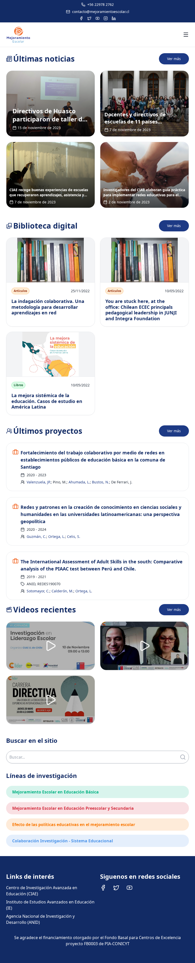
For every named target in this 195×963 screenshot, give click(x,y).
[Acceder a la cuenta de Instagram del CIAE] (106, 18)
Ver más (174, 58)
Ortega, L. (56, 536)
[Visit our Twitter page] (116, 888)
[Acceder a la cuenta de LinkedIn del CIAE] (114, 18)
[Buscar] (183, 757)
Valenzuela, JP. (39, 482)
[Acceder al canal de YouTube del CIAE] (97, 18)
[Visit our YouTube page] (129, 888)
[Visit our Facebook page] (103, 888)
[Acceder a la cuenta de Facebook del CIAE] (81, 18)
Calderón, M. (62, 591)
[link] (50, 104)
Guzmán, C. (36, 536)
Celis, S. (73, 536)
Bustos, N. (100, 482)
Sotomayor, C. (38, 591)
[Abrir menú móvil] (186, 35)
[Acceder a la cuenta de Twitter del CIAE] (89, 18)
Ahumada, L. (79, 482)
